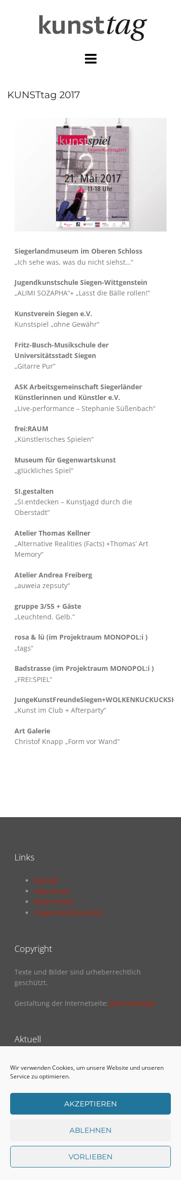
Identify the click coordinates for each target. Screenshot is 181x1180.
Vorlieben (90, 1156)
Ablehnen (90, 1130)
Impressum (52, 891)
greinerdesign (132, 1003)
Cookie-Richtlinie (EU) (68, 912)
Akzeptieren (90, 1103)
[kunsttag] (90, 24)
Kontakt (46, 880)
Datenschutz (54, 901)
